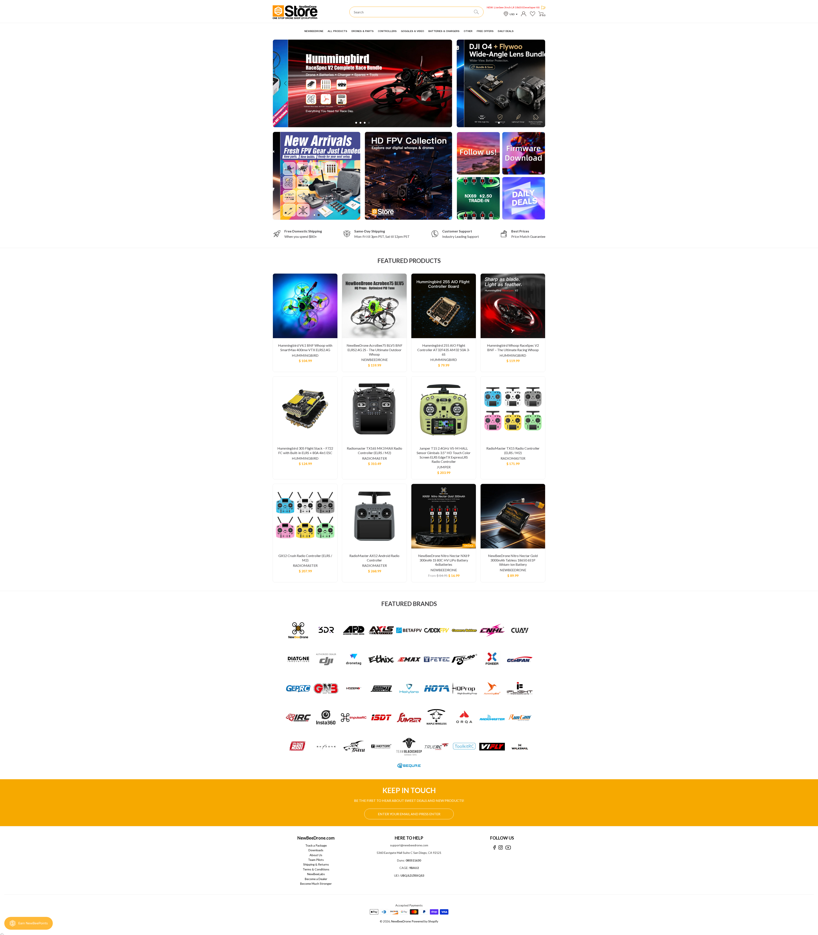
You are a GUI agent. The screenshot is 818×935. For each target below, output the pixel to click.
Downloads (315, 850)
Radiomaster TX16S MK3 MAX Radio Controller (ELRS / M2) (374, 450)
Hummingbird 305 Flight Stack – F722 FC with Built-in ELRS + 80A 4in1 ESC (305, 450)
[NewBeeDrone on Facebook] (494, 847)
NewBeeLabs (316, 874)
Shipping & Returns (316, 864)
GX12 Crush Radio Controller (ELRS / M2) (305, 558)
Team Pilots (316, 859)
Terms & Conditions (316, 869)
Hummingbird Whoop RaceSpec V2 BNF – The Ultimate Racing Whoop (513, 347)
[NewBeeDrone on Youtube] (508, 847)
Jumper (444, 467)
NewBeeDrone (374, 360)
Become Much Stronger (316, 883)
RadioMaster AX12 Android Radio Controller (374, 558)
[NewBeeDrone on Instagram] (500, 847)
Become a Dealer (316, 879)
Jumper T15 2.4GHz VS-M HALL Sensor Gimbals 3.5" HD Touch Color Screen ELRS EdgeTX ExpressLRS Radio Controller (444, 454)
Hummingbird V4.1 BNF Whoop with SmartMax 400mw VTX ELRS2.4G (305, 347)
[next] (439, 83)
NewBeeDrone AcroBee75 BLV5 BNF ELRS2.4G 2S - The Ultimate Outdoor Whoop (374, 349)
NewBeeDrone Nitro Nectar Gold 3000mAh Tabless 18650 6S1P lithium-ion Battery (513, 560)
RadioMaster (374, 458)
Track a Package (316, 845)
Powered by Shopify (425, 921)
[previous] (286, 83)
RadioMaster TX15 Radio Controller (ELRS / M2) (513, 450)
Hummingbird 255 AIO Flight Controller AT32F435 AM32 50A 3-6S (443, 349)
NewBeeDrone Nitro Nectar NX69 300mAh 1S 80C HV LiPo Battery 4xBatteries (443, 560)
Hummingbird (305, 355)
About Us (316, 855)
